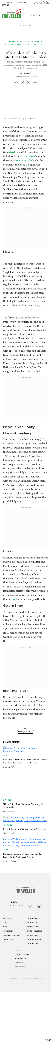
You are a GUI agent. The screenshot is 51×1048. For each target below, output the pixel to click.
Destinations (26, 41)
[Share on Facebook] (28, 82)
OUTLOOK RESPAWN (34, 995)
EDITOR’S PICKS (8, 995)
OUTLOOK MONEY (33, 991)
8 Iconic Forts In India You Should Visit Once (24, 868)
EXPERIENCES (8, 987)
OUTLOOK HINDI (33, 999)
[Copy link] (35, 82)
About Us (18, 1006)
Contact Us (19, 1018)
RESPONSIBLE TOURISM (11, 991)
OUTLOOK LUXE (33, 983)
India (39, 41)
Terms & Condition (22, 1010)
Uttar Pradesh (27, 156)
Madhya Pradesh (25, 160)
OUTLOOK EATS (33, 979)
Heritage (7, 864)
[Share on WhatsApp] (16, 82)
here (13, 599)
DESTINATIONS (8, 974)
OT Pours (8, 820)
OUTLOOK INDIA (33, 974)
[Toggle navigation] (46, 15)
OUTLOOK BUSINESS (34, 987)
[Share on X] (22, 82)
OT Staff (27, 73)
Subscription (20, 1023)
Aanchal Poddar (10, 917)
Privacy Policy (20, 1014)
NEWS (5, 983)
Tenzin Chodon (9, 872)
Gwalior (13, 152)
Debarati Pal (8, 786)
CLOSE (47, 1040)
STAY (4, 979)
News (5, 775)
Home (12, 41)
